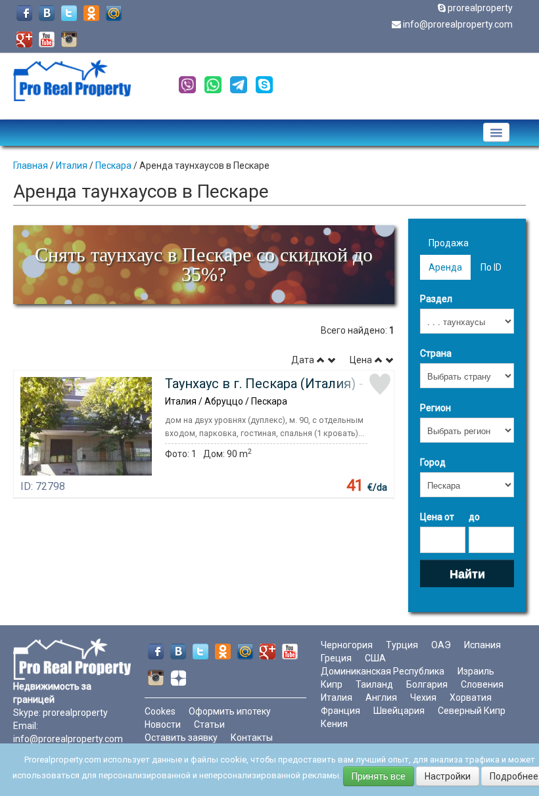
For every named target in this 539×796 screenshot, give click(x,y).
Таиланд (374, 684)
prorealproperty (480, 8)
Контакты (252, 737)
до (474, 517)
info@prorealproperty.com (458, 24)
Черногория (347, 645)
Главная (30, 165)
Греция (336, 658)
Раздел (436, 299)
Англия (381, 697)
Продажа (449, 243)
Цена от (437, 517)
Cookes (160, 711)
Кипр (331, 684)
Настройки (448, 776)
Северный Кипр (471, 710)
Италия (71, 165)
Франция (340, 710)
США (375, 658)
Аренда (445, 267)
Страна (436, 353)
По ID (491, 267)
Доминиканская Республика (382, 671)
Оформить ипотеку (230, 711)
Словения (482, 684)
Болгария (427, 684)
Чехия (423, 697)
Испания (482, 645)
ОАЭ (441, 645)
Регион (435, 408)
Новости (163, 724)
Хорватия (471, 697)
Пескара (113, 165)
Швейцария (399, 710)
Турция (402, 645)
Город (433, 462)
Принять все (379, 776)
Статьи (209, 724)
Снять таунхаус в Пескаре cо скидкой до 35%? (204, 264)
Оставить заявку (181, 737)
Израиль (475, 671)
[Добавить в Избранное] (379, 384)
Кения (334, 724)
